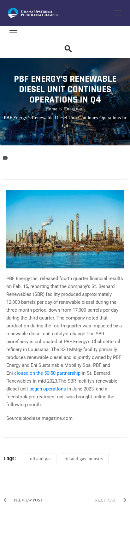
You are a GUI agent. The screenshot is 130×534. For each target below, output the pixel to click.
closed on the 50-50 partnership (47, 373)
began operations (47, 389)
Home (51, 108)
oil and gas (40, 458)
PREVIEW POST (28, 500)
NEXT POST (105, 500)
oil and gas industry (84, 458)
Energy (71, 108)
